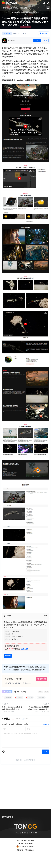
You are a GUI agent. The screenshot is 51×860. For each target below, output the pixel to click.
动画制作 (7, 33)
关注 (37, 41)
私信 (45, 41)
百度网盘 (8, 656)
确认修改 (46, 724)
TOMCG (31, 840)
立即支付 (24, 649)
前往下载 (45, 33)
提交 (45, 752)
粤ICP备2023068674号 (25, 843)
